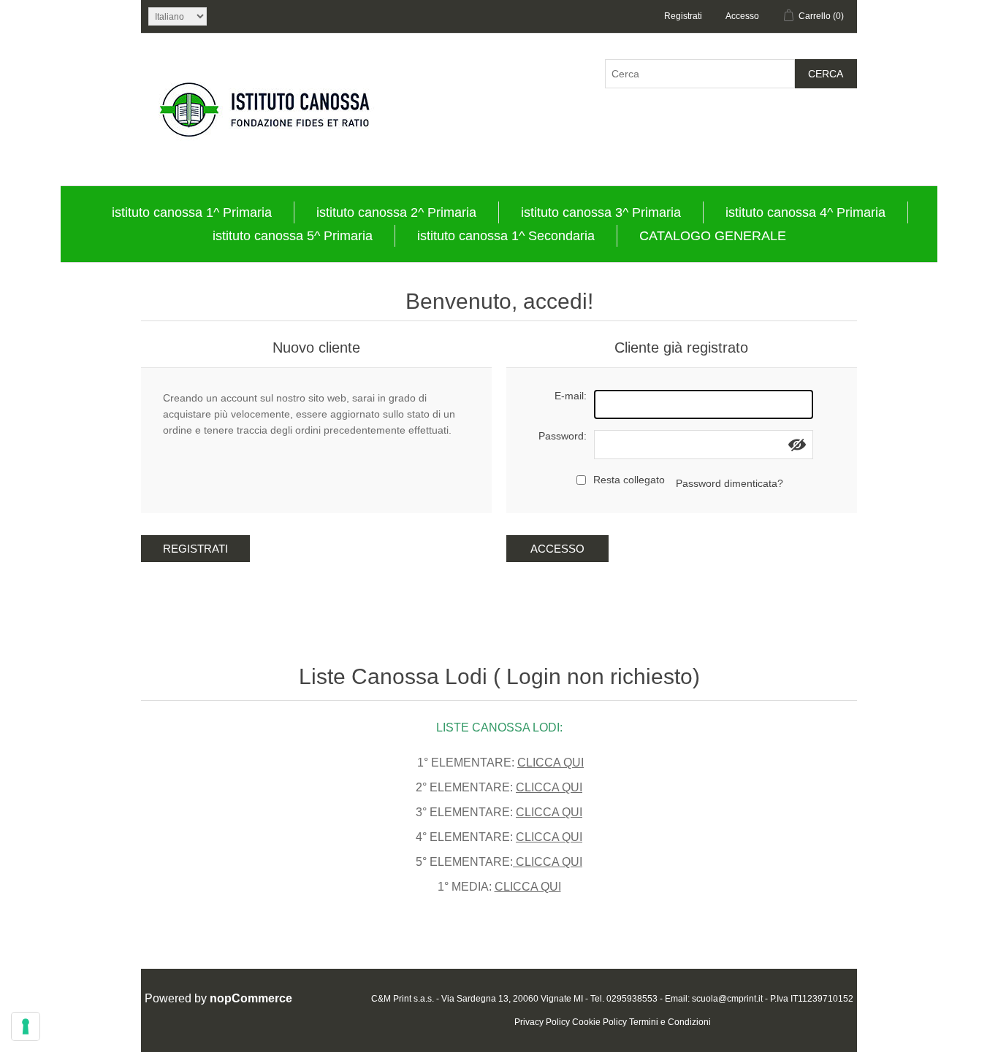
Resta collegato (629, 479)
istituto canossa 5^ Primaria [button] (293, 236)
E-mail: (571, 396)
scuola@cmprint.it (727, 999)
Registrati (683, 16)
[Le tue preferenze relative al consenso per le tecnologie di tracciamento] (25, 1026)
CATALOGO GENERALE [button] (712, 236)
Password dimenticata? (729, 483)
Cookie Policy (599, 1022)
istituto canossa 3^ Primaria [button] (601, 212)
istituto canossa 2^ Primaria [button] (396, 212)
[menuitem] (192, 212)
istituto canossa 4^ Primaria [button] (805, 212)
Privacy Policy (542, 1022)
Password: (562, 436)
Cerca (825, 74)
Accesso (742, 16)
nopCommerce (251, 998)
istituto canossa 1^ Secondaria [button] (506, 236)
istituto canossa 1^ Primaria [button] (192, 212)
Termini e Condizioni (670, 1022)
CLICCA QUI (550, 762)
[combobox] (700, 73)
